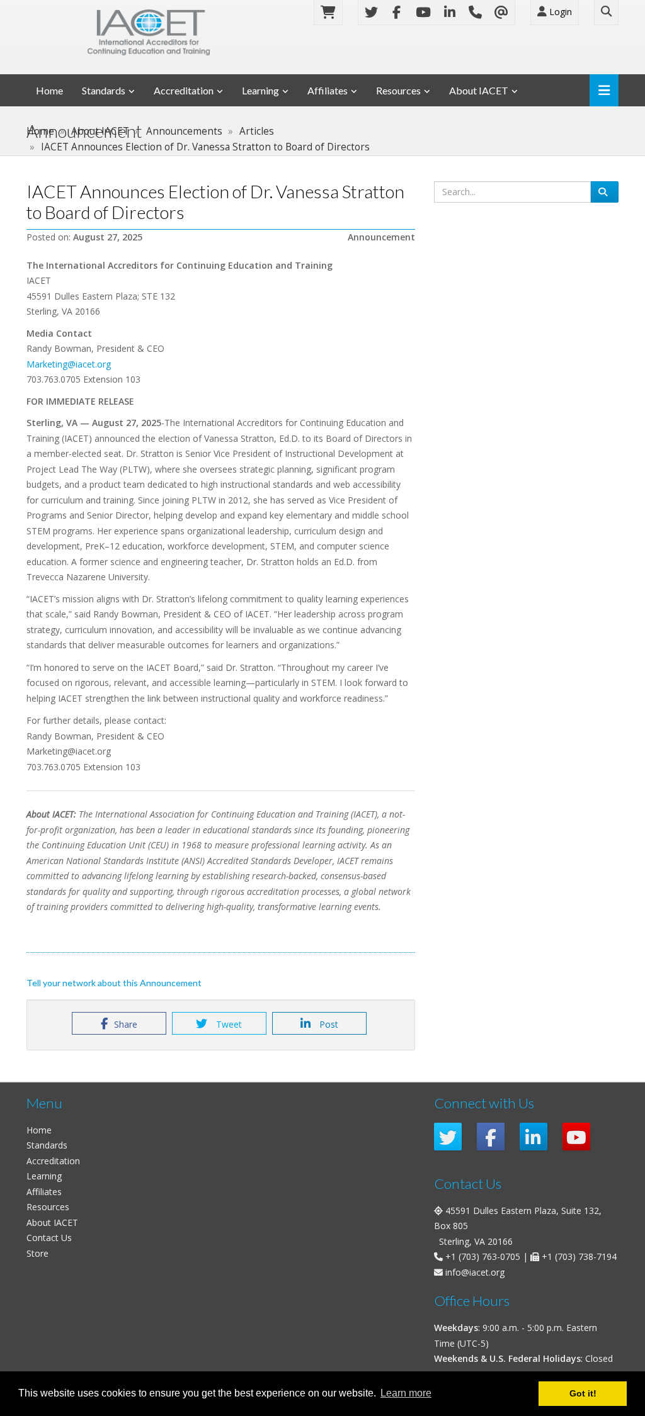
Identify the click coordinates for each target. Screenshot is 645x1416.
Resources (398, 90)
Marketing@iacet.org (69, 364)
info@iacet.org (475, 1272)
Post (327, 1024)
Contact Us (49, 1238)
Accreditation (184, 90)
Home (49, 90)
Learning (260, 90)
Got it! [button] (582, 1393)
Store (37, 1253)
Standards (103, 90)
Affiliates (327, 90)
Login (559, 12)
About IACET (478, 90)
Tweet (228, 1024)
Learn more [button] (405, 1393)
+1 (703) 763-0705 (482, 1256)
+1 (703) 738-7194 (579, 1256)
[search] (604, 192)
